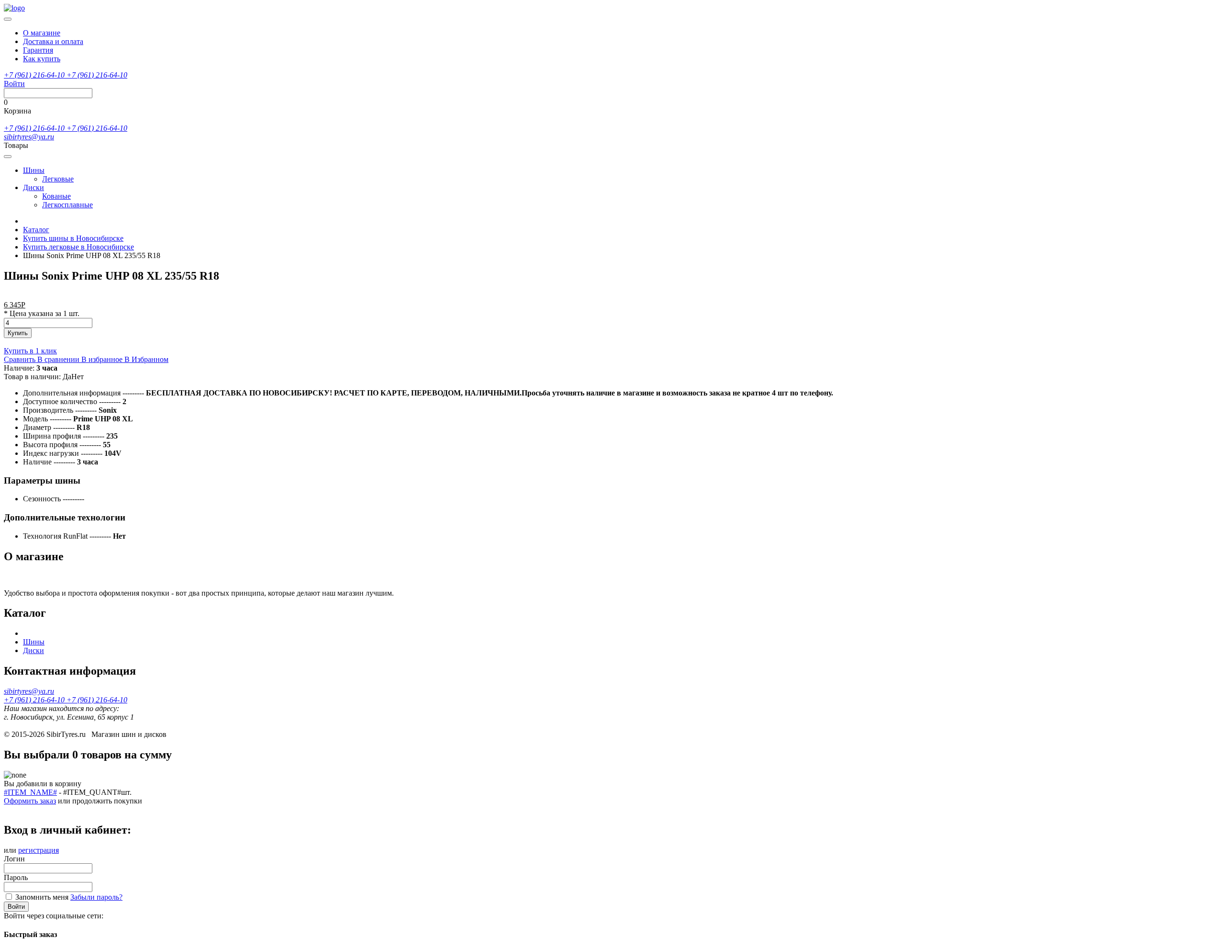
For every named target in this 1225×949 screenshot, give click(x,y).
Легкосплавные (67, 205)
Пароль (16, 877)
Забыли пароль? (96, 897)
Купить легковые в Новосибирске (78, 247)
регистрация (38, 850)
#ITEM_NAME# (30, 792)
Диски (33, 187)
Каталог (36, 230)
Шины (34, 170)
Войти (16, 906)
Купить (18, 333)
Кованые (56, 196)
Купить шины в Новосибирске (73, 238)
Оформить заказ (30, 801)
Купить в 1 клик (30, 351)
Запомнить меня (41, 897)
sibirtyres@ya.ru (29, 137)
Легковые (58, 179)
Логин (14, 859)
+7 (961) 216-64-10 (35, 75)
